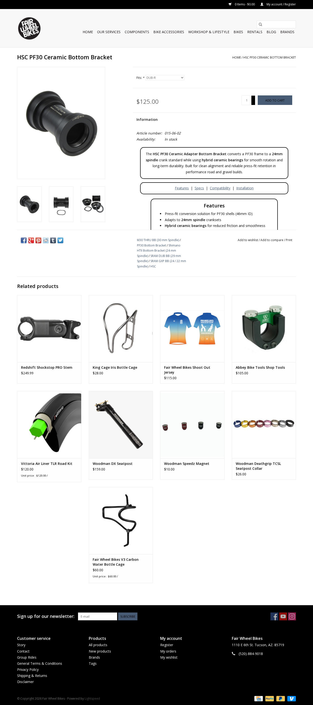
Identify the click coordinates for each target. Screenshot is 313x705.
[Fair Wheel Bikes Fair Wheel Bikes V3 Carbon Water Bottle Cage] (121, 520)
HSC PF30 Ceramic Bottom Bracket (269, 57)
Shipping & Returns (32, 675)
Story (21, 645)
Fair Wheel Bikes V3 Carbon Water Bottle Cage (116, 562)
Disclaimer (25, 681)
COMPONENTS (137, 32)
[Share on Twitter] (60, 240)
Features (182, 188)
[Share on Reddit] (46, 240)
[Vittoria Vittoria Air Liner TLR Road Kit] (49, 424)
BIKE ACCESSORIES (168, 32)
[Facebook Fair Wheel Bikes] (274, 616)
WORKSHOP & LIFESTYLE (208, 32)
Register (166, 645)
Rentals (254, 32)
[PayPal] (269, 698)
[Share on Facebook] (24, 240)
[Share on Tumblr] (53, 240)
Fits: (140, 78)
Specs (199, 188)
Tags (93, 663)
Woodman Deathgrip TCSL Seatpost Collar (258, 466)
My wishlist (169, 657)
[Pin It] (38, 240)
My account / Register (281, 4)
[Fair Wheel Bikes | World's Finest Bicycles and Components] (29, 28)
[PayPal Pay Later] (280, 698)
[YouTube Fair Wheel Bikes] (283, 616)
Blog (271, 32)
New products (100, 651)
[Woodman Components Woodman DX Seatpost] (121, 424)
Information (147, 119)
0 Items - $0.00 (245, 4)
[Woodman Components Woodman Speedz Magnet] (192, 424)
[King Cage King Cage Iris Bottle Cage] (121, 328)
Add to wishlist (248, 240)
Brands (287, 32)
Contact (23, 651)
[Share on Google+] (31, 240)
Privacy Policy (28, 669)
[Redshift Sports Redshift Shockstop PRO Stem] (49, 328)
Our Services (109, 32)
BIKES (238, 32)
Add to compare (272, 240)
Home (88, 32)
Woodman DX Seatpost (113, 463)
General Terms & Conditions (39, 663)
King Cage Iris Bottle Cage (115, 367)
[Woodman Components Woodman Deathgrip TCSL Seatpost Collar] (264, 424)
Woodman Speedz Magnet (186, 463)
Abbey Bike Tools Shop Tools (260, 367)
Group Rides (26, 657)
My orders (168, 651)
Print (289, 240)
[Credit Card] (258, 698)
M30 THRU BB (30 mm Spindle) (158, 240)
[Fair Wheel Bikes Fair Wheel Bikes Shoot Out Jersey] (192, 328)
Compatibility (220, 188)
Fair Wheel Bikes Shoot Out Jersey (187, 370)
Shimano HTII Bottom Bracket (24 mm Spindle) (158, 250)
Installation (245, 188)
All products (98, 645)
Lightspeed (92, 698)
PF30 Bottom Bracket (151, 245)
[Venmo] (291, 698)
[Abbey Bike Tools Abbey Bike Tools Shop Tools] (264, 328)
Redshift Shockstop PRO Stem (46, 367)
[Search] (260, 24)
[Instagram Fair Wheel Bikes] (292, 616)
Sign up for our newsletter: (45, 616)
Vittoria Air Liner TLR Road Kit (46, 463)
